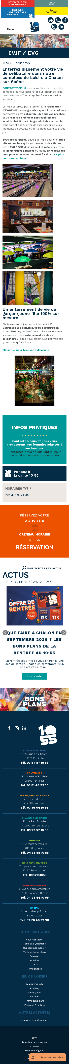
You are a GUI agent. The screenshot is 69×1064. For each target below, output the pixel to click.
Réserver (17, 3)
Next (63, 632)
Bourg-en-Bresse (34, 885)
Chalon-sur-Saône (34, 818)
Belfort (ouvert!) (34, 863)
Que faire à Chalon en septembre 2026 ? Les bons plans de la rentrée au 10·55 (34, 642)
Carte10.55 (51, 3)
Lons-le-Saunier (34, 750)
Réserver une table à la (16, 12)
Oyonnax (34, 840)
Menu (10, 29)
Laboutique (51, 11)
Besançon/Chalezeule (35, 795)
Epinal (34, 908)
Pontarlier (34, 773)
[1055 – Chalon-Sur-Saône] (48, 735)
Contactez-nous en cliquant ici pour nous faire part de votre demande (34, 453)
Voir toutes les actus (43, 568)
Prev (5, 632)
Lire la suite (34, 676)
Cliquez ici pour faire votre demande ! (26, 350)
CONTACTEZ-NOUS (14, 88)
